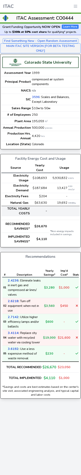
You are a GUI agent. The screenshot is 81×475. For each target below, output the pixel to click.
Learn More (70, 26)
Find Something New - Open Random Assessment (40, 41)
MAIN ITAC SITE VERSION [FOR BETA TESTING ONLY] (40, 48)
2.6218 (13, 301)
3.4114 (13, 333)
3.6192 (13, 349)
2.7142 (13, 317)
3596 (36, 97)
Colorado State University (48, 62)
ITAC (8, 6)
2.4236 (13, 280)
